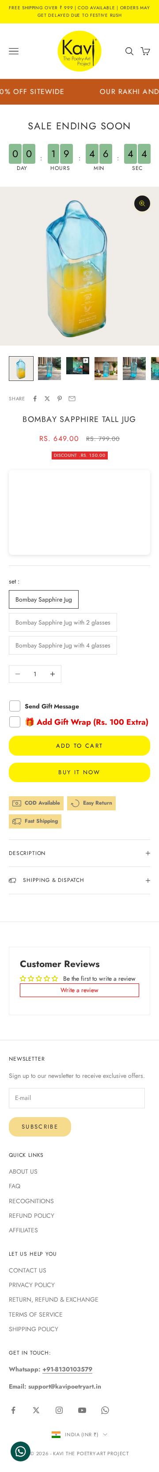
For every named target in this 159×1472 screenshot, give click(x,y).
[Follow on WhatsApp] (105, 1410)
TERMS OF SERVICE (36, 1314)
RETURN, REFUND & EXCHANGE (53, 1299)
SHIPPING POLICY (33, 1329)
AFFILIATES (23, 1230)
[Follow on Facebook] (13, 1410)
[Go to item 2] (49, 368)
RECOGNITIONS (31, 1201)
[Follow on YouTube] (82, 1410)
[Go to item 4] (106, 368)
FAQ (14, 1186)
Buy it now (79, 772)
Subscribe (40, 1126)
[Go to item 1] (21, 368)
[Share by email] (72, 398)
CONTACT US (27, 1270)
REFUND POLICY (31, 1215)
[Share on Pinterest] (59, 398)
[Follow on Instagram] (59, 1410)
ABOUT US (23, 1171)
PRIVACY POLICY (32, 1284)
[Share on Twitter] (47, 398)
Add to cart (79, 746)
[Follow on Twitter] (36, 1410)
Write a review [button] (79, 990)
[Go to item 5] (134, 368)
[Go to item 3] (77, 365)
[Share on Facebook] (34, 398)
